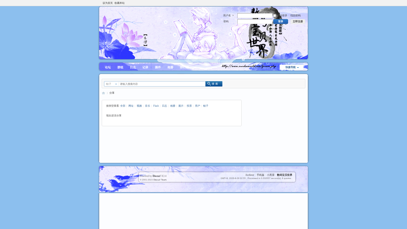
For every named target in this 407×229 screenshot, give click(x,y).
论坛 (108, 67)
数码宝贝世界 (103, 93)
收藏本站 (119, 2)
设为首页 (108, 2)
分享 (111, 92)
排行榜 (184, 67)
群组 (120, 67)
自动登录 (282, 15)
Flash (156, 105)
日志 (133, 67)
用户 (197, 105)
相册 (170, 67)
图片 (181, 105)
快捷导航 (291, 67)
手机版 (260, 174)
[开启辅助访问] (304, 3)
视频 (139, 105)
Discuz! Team (159, 180)
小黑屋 (271, 174)
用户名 (227, 15)
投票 (189, 105)
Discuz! (157, 176)
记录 (145, 67)
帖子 (108, 83)
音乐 (147, 105)
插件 (158, 67)
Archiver (249, 174)
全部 (122, 105)
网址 (131, 105)
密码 (226, 21)
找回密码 (295, 15)
